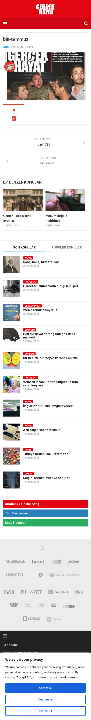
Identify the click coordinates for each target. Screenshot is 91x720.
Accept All (45, 688)
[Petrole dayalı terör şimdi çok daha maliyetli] (11, 336)
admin (7, 47)
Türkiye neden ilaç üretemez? (45, 454)
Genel (28, 450)
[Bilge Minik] (41, 606)
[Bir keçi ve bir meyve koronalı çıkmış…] (11, 360)
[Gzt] (56, 563)
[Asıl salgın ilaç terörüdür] (11, 432)
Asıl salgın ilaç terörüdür (41, 430)
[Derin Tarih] (8, 593)
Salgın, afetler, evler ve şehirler (46, 478)
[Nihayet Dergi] (31, 593)
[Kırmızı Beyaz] (53, 606)
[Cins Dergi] (78, 593)
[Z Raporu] (58, 593)
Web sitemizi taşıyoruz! (40, 310)
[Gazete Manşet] (64, 576)
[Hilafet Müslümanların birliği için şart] (11, 288)
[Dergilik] (31, 618)
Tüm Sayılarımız (17, 513)
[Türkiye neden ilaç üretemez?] (11, 456)
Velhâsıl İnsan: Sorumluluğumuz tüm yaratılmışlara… (50, 383)
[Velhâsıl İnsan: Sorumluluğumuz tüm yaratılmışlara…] (11, 384)
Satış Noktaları (15, 523)
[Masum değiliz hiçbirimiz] (65, 200)
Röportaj (31, 282)
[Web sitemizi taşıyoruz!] (11, 312)
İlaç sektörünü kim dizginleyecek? (48, 406)
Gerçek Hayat (32, 306)
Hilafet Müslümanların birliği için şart (50, 286)
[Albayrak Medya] (42, 549)
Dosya (28, 474)
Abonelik (11, 645)
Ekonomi (30, 330)
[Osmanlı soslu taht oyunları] (23, 200)
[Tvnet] (39, 563)
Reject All (45, 711)
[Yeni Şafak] (15, 563)
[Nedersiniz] (54, 618)
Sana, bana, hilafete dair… (42, 262)
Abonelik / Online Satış (22, 504)
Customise (45, 699)
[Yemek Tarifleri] (73, 563)
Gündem (29, 354)
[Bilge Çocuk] (28, 606)
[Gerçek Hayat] (14, 606)
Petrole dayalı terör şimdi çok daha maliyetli (49, 335)
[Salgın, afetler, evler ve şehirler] (11, 480)
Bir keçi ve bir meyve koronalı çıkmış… (51, 358)
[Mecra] (14, 576)
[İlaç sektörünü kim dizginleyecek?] (11, 408)
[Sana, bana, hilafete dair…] (11, 264)
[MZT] (36, 576)
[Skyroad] (69, 606)
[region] (45, 686)
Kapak (28, 258)
